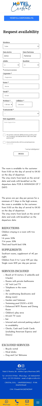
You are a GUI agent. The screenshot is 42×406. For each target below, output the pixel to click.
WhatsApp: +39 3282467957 (29, 376)
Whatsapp (6, 404)
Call (17, 404)
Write (27, 404)
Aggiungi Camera (10, 70)
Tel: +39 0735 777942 (10, 376)
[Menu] (37, 402)
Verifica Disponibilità (21, 18)
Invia (21, 154)
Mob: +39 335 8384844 (11, 378)
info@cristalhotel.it (33, 378)
